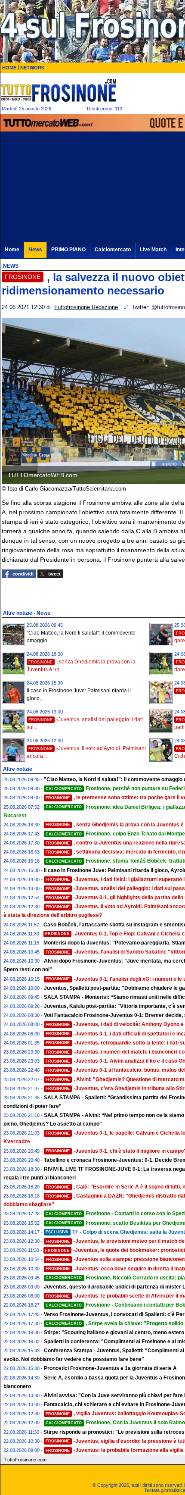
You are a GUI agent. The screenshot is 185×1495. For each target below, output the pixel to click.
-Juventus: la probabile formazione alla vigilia (115, 1450)
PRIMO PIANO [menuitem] (68, 250)
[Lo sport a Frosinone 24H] (58, 90)
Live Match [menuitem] (153, 250)
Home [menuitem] (12, 250)
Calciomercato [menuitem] (113, 250)
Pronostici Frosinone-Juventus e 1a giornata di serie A (110, 1368)
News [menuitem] (35, 250)
